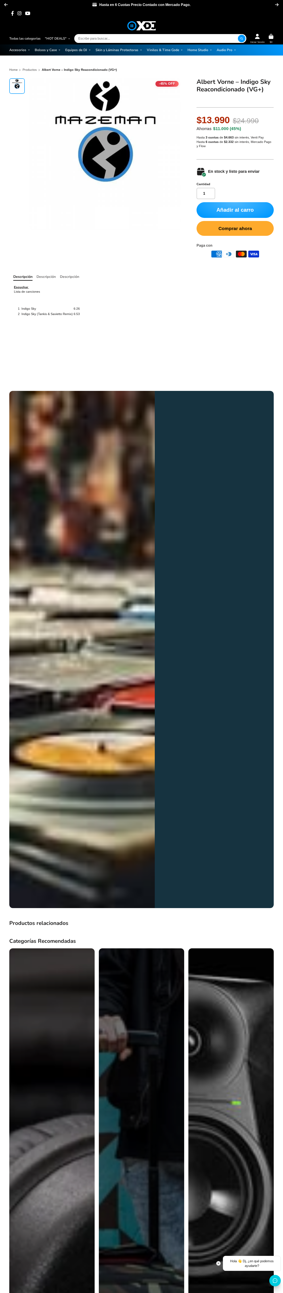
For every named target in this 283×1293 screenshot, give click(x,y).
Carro (271, 38)
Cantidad (203, 184)
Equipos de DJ (76, 50)
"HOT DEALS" (56, 38)
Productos (30, 69)
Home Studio (197, 50)
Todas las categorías (24, 38)
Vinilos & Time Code (163, 50)
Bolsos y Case (46, 50)
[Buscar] (241, 38)
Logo (141, 26)
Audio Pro (224, 50)
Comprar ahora (235, 228)
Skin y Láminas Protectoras (117, 50)
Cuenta (257, 38)
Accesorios (17, 50)
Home (13, 69)
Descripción (23, 276)
